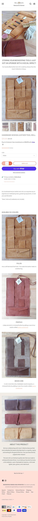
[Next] (34, 98)
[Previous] (4, 98)
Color (3, 152)
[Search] (30, 3)
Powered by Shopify (7, 516)
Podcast (9, 494)
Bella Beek (13, 515)
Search (4, 490)
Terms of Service (20, 490)
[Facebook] (3, 480)
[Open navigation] (3, 4)
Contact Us (11, 490)
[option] (19, 98)
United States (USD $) (7, 499)
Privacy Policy (20, 492)
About (27, 492)
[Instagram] (5, 480)
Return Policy (10, 492)
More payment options (19, 172)
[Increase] (10, 163)
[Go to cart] (34, 3)
